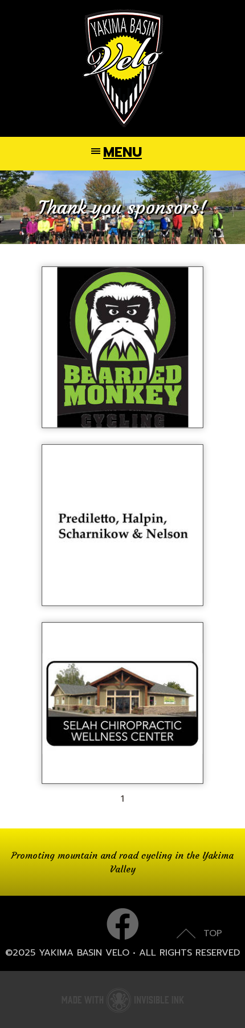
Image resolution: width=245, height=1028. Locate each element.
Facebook (122, 924)
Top (212, 933)
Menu (122, 152)
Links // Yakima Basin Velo (122, 68)
